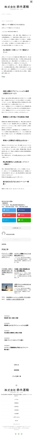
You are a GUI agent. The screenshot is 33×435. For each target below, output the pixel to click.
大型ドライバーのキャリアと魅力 (13, 340)
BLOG (16, 420)
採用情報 (16, 410)
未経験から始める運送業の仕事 (15, 299)
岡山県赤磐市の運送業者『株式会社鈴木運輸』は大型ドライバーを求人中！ (16, 395)
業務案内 (16, 403)
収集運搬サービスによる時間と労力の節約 (18, 297)
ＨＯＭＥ (16, 399)
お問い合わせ (16, 417)
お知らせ (16, 364)
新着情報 (4, 244)
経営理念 (16, 406)
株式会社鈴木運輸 (10, 234)
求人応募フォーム (11, 177)
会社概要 (16, 413)
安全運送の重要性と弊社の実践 (13, 332)
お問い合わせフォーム (20, 155)
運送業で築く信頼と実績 (11, 318)
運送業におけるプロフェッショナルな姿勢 (16, 325)
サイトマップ (16, 424)
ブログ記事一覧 (16, 376)
